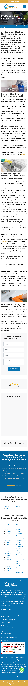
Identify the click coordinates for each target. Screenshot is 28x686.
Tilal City (18, 563)
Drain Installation (6, 616)
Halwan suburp (20, 538)
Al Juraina (8, 25)
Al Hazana (8, 536)
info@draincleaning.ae (10, 637)
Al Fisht (7, 529)
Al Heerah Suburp (10, 538)
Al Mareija (8, 564)
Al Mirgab (7, 566)
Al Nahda (7, 570)
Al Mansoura (8, 562)
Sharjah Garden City (20, 549)
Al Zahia (18, 565)
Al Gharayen (8, 531)
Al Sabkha (18, 529)
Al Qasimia (19, 536)
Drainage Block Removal (8, 619)
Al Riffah (18, 527)
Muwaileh (18, 542)
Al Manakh (8, 559)
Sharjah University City (20, 558)
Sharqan (18, 561)
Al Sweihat (19, 531)
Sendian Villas (19, 572)
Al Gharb (7, 533)
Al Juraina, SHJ (8, 640)
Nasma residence (21, 570)
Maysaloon (19, 540)
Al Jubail (7, 544)
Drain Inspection (6, 613)
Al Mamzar (8, 557)
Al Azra (7, 527)
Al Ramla (18, 525)
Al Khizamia (8, 553)
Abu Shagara (8, 525)
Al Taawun (19, 533)
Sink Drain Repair (6, 622)
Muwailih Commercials (19, 545)
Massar (18, 567)
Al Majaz (7, 555)
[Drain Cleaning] (10, 6)
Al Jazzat (7, 542)
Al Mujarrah (8, 568)
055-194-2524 (14, 1)
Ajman (7, 506)
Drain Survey (5, 626)
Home (2, 25)
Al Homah (8, 540)
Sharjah (18, 506)
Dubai (6, 508)
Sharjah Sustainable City (20, 554)
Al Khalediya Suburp (8, 550)
